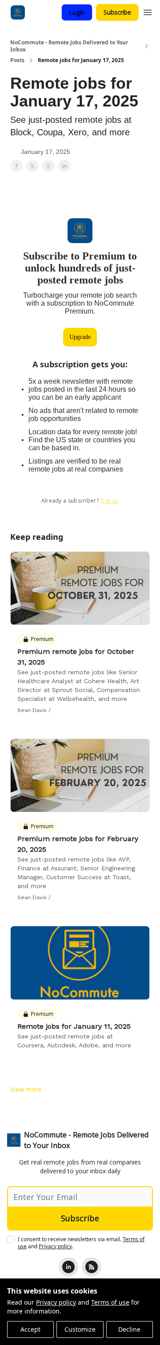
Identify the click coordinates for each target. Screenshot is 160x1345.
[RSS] (91, 1267)
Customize (80, 1329)
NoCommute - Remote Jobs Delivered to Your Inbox (69, 46)
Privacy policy (56, 1302)
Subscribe (117, 12)
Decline (129, 1329)
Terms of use (110, 1302)
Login (77, 12)
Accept (30, 1329)
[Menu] (147, 11)
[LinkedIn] (68, 1267)
